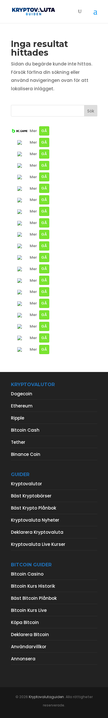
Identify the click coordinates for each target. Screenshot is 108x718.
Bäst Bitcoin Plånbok (34, 598)
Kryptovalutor (26, 484)
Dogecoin (21, 394)
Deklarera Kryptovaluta (37, 532)
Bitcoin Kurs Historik (33, 586)
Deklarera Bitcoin (30, 634)
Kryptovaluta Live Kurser (38, 544)
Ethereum (22, 406)
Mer (33, 131)
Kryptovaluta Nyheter (35, 520)
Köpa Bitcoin (25, 622)
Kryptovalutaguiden (46, 696)
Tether (18, 442)
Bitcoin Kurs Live (29, 610)
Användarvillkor (28, 647)
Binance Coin (25, 454)
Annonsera (23, 659)
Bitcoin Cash (25, 430)
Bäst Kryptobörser (31, 496)
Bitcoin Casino (27, 574)
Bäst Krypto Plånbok (33, 508)
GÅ (44, 131)
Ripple (17, 418)
